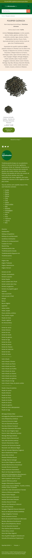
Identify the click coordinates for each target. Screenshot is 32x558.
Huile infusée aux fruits (8, 366)
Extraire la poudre (7, 277)
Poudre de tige (6, 410)
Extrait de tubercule (7, 349)
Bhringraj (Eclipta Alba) (8, 414)
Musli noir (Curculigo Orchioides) (11, 472)
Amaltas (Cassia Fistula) (9, 502)
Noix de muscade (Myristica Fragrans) (13, 450)
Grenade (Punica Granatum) (10, 467)
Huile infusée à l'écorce (8, 361)
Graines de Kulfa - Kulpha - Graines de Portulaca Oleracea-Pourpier (9, 120)
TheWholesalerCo (7, 255)
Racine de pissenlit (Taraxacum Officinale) (14, 519)
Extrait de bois (6, 352)
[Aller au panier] (28, 6)
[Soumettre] (28, 11)
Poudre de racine (6, 390)
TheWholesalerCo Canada (9, 251)
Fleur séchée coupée (8, 315)
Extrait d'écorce (6, 330)
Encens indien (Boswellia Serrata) (11, 433)
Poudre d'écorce (6, 393)
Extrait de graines (7, 337)
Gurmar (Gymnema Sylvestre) (10, 497)
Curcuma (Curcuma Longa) (9, 421)
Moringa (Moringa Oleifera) (9, 435)
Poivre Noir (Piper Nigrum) (9, 533)
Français (16, 545)
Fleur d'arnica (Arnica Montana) (11, 528)
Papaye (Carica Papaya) (8, 494)
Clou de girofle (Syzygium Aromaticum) (13, 536)
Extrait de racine (6, 327)
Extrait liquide (6, 279)
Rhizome (7, 208)
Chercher (4, 229)
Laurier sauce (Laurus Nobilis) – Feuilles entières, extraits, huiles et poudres (16, 486)
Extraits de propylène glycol (10, 289)
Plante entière (9, 204)
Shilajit (4, 298)
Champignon (9, 210)
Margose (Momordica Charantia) (11, 483)
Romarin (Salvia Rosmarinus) (10, 438)
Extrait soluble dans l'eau (9, 284)
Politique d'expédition (8, 234)
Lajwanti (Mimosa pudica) (9, 481)
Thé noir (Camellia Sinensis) (10, 526)
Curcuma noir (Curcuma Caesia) (11, 445)
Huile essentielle (6, 293)
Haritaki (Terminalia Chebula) (10, 499)
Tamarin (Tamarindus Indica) (10, 443)
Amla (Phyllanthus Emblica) (10, 418)
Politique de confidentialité (10, 236)
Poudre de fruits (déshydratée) (10, 407)
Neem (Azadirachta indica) (9, 452)
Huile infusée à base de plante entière (13, 383)
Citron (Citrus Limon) (8, 531)
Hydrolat (4, 291)
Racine (7, 194)
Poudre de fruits (6, 318)
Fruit (6, 200)
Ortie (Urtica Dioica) (7, 507)
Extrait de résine (6, 342)
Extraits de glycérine (8, 286)
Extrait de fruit (6, 332)
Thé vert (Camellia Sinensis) (10, 423)
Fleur (6, 198)
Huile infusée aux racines (9, 376)
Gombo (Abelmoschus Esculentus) (12, 464)
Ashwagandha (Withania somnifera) (12, 416)
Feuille (7, 190)
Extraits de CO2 (6, 272)
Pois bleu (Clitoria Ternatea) (10, 426)
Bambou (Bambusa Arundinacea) (11, 521)
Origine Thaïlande (7, 263)
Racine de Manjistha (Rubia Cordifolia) (13, 511)
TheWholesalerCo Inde (8, 248)
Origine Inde (5, 260)
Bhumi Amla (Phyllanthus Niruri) (11, 523)
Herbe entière (6, 308)
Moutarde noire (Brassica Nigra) (11, 448)
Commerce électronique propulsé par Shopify (13, 553)
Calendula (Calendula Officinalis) (11, 428)
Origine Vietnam (6, 268)
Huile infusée (5, 359)
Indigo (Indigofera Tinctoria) (10, 514)
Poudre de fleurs (6, 395)
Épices (4, 301)
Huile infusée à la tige (8, 381)
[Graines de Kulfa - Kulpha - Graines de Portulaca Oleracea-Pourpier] (9, 110)
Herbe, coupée (6, 310)
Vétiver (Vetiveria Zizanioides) (10, 469)
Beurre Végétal (6, 303)
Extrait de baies (6, 354)
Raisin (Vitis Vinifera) (8, 455)
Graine (7, 202)
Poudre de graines (7, 405)
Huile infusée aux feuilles (9, 368)
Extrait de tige (6, 339)
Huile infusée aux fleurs (9, 364)
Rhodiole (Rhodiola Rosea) (9, 457)
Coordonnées (5, 231)
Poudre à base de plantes (9, 388)
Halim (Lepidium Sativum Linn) (11, 478)
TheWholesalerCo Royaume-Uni (11, 253)
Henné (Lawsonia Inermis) (9, 516)
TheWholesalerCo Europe (19, 552)
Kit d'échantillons (7, 323)
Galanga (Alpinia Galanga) (9, 460)
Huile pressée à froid (8, 296)
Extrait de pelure (6, 344)
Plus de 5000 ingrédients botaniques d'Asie (16, 1)
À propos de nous (7, 243)
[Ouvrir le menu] (3, 6)
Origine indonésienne (8, 265)
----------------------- (7, 258)
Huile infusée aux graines (9, 378)
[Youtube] (5, 146)
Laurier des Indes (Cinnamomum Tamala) (14, 490)
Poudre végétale (6, 320)
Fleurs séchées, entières (9, 313)
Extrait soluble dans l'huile (9, 281)
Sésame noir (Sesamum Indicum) (11, 504)
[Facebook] (3, 146)
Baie (6, 206)
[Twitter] (8, 146)
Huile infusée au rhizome (9, 373)
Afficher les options (8, 129)
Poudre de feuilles (7, 400)
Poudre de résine (6, 402)
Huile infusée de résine (8, 371)
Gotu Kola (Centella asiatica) (10, 440)
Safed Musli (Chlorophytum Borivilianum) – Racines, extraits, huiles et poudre (14, 475)
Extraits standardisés (8, 274)
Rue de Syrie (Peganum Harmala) (11, 462)
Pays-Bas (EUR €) (6, 545)
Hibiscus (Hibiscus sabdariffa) (10, 492)
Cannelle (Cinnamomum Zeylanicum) (12, 538)
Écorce (7, 192)
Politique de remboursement (10, 241)
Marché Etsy (5, 246)
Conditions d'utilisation (8, 239)
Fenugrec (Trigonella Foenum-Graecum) (13, 509)
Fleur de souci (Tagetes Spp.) (10, 431)
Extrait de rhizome (7, 347)
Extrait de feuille (6, 335)
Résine (7, 196)
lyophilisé (4, 306)
